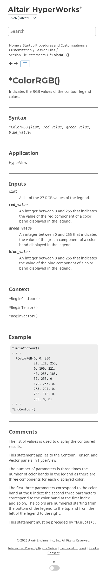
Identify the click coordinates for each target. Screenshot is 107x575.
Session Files (45, 50)
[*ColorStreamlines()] (16, 64)
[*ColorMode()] (11, 64)
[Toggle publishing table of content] (25, 64)
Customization (20, 50)
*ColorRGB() (59, 55)
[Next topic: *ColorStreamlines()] (16, 64)
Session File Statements (27, 55)
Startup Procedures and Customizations (54, 45)
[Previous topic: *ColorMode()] (11, 64)
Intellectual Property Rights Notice (32, 548)
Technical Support (73, 548)
